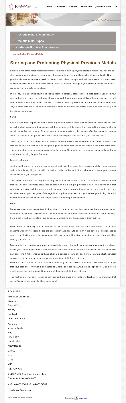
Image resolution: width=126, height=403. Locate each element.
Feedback (12, 314)
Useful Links (14, 341)
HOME (50, 7)
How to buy (13, 337)
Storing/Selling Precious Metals (36, 47)
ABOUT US (60, 7)
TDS (115, 7)
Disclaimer (13, 301)
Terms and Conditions (18, 296)
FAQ (10, 332)
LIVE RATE (72, 7)
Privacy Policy (14, 305)
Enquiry (11, 309)
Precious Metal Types (30, 41)
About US (12, 324)
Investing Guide (15, 328)
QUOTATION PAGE (103, 7)
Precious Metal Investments (34, 34)
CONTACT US (86, 7)
